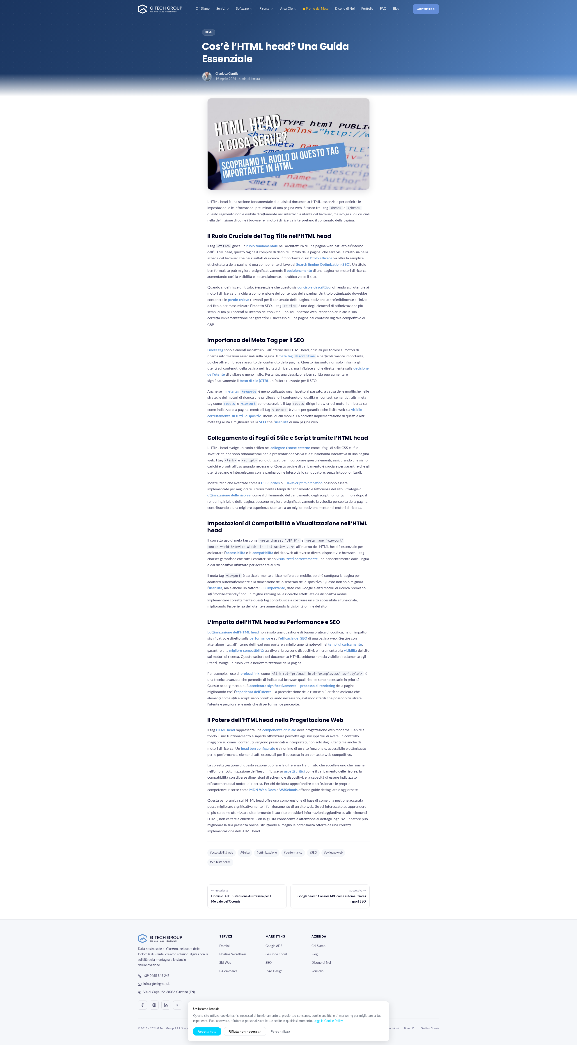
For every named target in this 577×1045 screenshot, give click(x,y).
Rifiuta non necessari (245, 1031)
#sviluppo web (333, 852)
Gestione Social (276, 954)
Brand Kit (409, 1028)
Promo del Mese (317, 8)
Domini (224, 946)
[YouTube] (177, 1005)
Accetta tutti (207, 1031)
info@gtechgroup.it (156, 984)
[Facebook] (142, 1005)
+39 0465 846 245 (156, 976)
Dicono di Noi (345, 8)
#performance (293, 852)
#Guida (245, 852)
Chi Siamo (203, 8)
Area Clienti (288, 8)
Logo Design (274, 971)
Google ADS (274, 946)
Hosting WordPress (232, 954)
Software (242, 8)
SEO (269, 962)
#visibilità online (220, 862)
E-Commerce (228, 971)
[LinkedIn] (165, 1005)
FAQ (383, 8)
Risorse (264, 8)
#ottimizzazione (267, 852)
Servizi (220, 8)
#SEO (313, 852)
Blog (396, 8)
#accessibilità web (221, 852)
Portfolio (367, 8)
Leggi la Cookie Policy (328, 1021)
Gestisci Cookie (430, 1028)
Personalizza (280, 1031)
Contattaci (426, 9)
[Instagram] (154, 1005)
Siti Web (225, 962)
